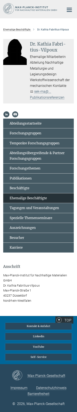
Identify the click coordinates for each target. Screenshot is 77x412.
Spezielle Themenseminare (31, 218)
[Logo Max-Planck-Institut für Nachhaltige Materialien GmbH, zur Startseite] (30, 8)
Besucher (17, 238)
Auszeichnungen (23, 228)
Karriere (16, 247)
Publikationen (21, 178)
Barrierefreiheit (38, 394)
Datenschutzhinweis (51, 388)
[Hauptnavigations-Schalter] (69, 10)
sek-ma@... (42, 91)
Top (67, 320)
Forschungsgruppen (25, 133)
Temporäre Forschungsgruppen (34, 143)
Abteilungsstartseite (25, 123)
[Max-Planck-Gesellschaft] (20, 375)
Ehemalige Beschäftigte (28, 198)
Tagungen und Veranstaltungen (34, 208)
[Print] (15, 114)
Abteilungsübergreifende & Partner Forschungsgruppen (37, 156)
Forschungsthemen (25, 168)
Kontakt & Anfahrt (38, 326)
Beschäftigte (19, 188)
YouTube (38, 346)
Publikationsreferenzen (47, 97)
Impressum (18, 388)
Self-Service (39, 357)
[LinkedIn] (6, 114)
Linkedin (38, 336)
